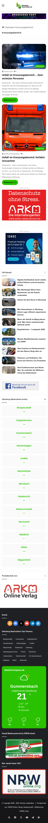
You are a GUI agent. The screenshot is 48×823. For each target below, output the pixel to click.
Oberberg (29, 647)
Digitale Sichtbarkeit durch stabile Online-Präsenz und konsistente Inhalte (31, 282)
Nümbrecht (19, 647)
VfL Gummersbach (35, 656)
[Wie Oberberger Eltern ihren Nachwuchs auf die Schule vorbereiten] (9, 292)
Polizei (23, 652)
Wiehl (14, 660)
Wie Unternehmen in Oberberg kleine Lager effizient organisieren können (31, 312)
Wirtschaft (23, 660)
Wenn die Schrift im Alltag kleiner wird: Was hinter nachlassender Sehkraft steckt (31, 322)
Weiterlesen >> (10, 100)
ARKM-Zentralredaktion (12, 154)
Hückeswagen (21, 643)
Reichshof (32, 652)
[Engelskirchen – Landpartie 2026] (9, 332)
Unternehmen (7, 656)
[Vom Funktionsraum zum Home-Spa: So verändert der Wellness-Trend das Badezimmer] (9, 370)
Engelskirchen (32, 639)
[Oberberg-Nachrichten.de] (24, 5)
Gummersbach (8, 643)
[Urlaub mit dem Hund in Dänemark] (9, 302)
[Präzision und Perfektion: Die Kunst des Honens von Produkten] (9, 360)
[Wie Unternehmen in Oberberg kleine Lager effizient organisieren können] (9, 312)
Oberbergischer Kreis (10, 652)
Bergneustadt (7, 639)
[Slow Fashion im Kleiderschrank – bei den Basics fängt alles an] (9, 351)
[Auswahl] (3, 6)
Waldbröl (6, 660)
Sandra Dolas (8, 71)
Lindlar (32, 643)
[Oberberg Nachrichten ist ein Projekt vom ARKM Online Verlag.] (20, 600)
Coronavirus (20, 639)
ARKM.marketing (24, 188)
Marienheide (7, 647)
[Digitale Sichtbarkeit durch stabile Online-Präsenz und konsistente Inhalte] (9, 282)
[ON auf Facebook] (20, 389)
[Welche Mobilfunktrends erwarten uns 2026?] (9, 341)
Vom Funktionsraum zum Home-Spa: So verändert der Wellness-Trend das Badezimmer (30, 370)
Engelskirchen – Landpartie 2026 (31, 329)
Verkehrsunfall (20, 656)
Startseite (9, 27)
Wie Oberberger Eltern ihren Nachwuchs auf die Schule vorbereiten (29, 292)
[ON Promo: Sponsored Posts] (24, 16)
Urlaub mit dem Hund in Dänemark (31, 300)
